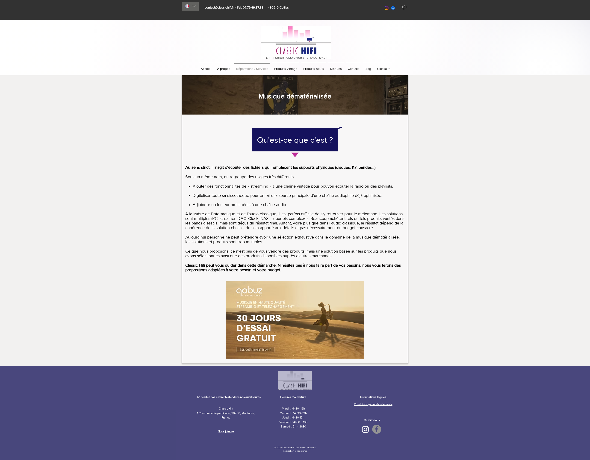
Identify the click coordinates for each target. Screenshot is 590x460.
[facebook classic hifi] (393, 8)
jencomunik (301, 451)
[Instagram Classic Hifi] (365, 429)
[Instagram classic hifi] (386, 8)
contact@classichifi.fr (219, 7)
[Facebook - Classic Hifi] (376, 429)
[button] (404, 7)
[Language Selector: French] (190, 6)
